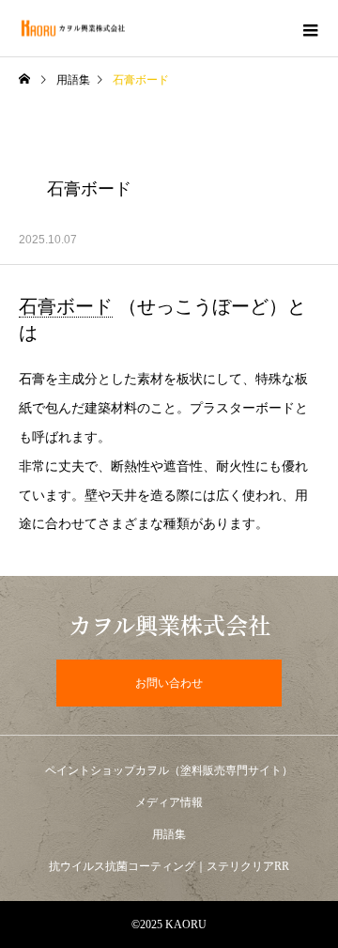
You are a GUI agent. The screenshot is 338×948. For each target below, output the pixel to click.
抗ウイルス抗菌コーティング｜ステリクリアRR (169, 866)
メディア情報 (169, 802)
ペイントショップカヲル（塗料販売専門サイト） (169, 770)
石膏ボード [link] (66, 306)
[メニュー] (310, 28)
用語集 (73, 79)
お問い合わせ (169, 683)
